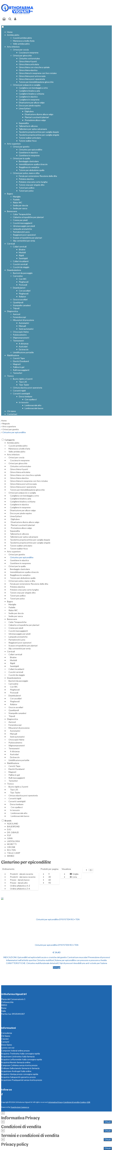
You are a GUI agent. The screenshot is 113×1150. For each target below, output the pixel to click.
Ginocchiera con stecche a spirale (34, 67)
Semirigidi (23, 258)
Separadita (24, 123)
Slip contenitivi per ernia (24, 240)
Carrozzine (18, 276)
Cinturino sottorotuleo (29, 58)
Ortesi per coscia (21, 49)
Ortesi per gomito (21, 146)
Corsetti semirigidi (21, 393)
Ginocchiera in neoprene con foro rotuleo (38, 73)
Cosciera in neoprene (28, 52)
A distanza (23, 343)
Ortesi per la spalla (21, 158)
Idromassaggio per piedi (24, 226)
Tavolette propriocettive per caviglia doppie (39, 132)
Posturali (23, 284)
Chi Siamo (5, 1036)
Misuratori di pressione (23, 320)
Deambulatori (19, 287)
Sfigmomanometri (21, 337)
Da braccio (23, 349)
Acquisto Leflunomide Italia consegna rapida (21, 1059)
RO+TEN (11, 850)
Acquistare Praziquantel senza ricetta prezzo (21, 1080)
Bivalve (22, 249)
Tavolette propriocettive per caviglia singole (39, 135)
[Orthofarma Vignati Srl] (17, 13)
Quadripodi (18, 302)
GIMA (10, 838)
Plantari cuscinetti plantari (37, 117)
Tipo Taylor (24, 384)
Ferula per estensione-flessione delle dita (38, 176)
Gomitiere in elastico (28, 152)
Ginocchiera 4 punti (28, 61)
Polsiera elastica (26, 179)
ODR (88, 1102)
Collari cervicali (19, 246)
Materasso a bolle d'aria (23, 41)
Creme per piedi (20, 220)
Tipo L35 (23, 381)
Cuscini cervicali (20, 264)
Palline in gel (18, 367)
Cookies (83, 1102)
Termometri (18, 340)
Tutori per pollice (26, 187)
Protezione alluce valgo (35, 120)
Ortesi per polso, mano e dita (26, 173)
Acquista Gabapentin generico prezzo (18, 1077)
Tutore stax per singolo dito (31, 185)
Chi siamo (11, 411)
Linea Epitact (25, 108)
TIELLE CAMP (13, 853)
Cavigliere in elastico (28, 96)
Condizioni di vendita (71, 1102)
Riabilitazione (13, 355)
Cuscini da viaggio (21, 267)
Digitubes (29, 111)
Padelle (16, 199)
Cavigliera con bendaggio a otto (33, 88)
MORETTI (12, 844)
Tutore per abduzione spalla (31, 170)
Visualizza (66, 869)
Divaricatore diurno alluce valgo (39, 114)
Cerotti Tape (19, 358)
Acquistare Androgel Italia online (16, 1071)
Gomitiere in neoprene (29, 155)
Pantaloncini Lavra (21, 232)
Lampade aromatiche (22, 229)
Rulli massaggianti (21, 370)
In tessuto (24, 402)
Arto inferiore (13, 46)
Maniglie (17, 196)
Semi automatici (26, 329)
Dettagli (56, 967)
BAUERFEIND (13, 826)
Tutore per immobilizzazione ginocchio (36, 82)
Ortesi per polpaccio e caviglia (26, 85)
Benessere (12, 211)
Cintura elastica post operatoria (27, 387)
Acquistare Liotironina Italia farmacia (18, 1056)
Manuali (22, 326)
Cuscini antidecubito (22, 38)
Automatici (24, 323)
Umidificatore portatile (23, 352)
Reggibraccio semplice (29, 167)
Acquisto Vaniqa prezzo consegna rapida (19, 1074)
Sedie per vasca (20, 208)
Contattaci (12, 414)
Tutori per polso (26, 190)
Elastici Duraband (21, 361)
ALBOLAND (12, 823)
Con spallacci (31, 399)
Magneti (17, 364)
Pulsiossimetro (20, 334)
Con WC (23, 279)
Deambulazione (14, 270)
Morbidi (22, 252)
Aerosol (16, 314)
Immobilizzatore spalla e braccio (33, 164)
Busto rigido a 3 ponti (23, 379)
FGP (9, 835)
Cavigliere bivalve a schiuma (31, 93)
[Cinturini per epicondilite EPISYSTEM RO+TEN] (56, 919)
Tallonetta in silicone (28, 126)
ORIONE (11, 847)
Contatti (5, 1042)
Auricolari (23, 346)
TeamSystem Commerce (20, 1107)
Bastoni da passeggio (23, 273)
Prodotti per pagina (49, 869)
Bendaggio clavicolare (29, 161)
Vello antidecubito (21, 43)
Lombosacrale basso (34, 408)
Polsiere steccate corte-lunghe (33, 182)
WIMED (10, 856)
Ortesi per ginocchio (22, 55)
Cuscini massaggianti (22, 223)
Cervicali (11, 243)
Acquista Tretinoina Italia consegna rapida (20, 1053)
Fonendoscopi (19, 317)
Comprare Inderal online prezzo (15, 1050)
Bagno (10, 193)
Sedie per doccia (20, 205)
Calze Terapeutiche (22, 214)
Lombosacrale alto (33, 405)
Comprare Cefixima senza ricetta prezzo (19, 1065)
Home (10, 32)
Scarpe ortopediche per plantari (27, 237)
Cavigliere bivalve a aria (29, 91)
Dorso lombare (25, 396)
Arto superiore (14, 143)
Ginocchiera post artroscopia (32, 76)
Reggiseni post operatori (24, 235)
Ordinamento (8, 869)
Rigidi (21, 255)
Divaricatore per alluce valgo (32, 102)
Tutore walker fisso (28, 140)
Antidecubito (13, 35)
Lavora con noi (7, 1047)
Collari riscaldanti (21, 261)
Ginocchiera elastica (28, 70)
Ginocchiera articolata (29, 64)
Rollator (22, 296)
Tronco (10, 376)
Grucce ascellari (20, 299)
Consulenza (6, 1033)
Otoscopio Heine (21, 332)
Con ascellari (24, 290)
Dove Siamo (6, 1044)
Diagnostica (12, 311)
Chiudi (108, 1122)
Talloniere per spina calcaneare (33, 129)
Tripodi (16, 308)
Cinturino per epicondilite (30, 149)
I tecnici (5, 1039)
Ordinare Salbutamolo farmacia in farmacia (20, 1068)
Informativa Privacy (55, 1102)
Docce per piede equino (30, 105)
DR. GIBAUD (13, 832)
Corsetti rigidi (19, 390)
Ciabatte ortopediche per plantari (28, 217)
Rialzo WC (17, 202)
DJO (9, 829)
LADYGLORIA (13, 841)
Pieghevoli (23, 282)
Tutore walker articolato (30, 138)
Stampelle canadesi (22, 305)
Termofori (17, 373)
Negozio (6, 423)
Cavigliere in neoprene (29, 99)
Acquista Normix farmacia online (15, 1062)
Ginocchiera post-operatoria (32, 79)
